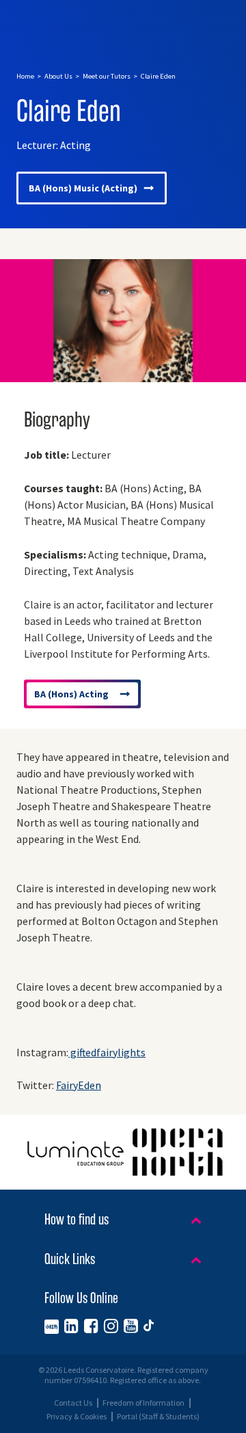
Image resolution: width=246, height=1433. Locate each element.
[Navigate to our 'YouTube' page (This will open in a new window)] (131, 1325)
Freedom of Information (143, 1403)
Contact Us (73, 1403)
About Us (58, 76)
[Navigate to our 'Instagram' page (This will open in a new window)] (111, 1325)
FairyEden (78, 1085)
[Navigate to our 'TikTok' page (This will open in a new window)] (149, 1325)
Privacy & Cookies (76, 1416)
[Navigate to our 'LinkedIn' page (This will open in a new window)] (71, 1325)
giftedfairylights (107, 1052)
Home (25, 76)
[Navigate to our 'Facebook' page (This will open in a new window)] (91, 1325)
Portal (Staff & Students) (158, 1416)
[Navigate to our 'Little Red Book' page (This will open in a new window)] (51, 1325)
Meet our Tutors (107, 76)
